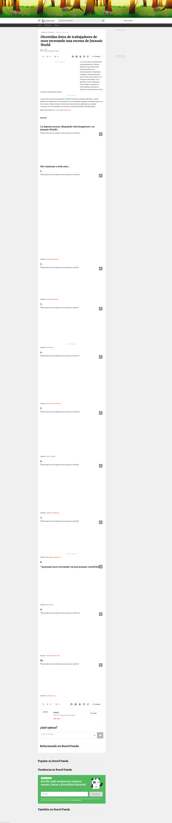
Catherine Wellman (52, 513)
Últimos (56, 25)
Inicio (39, 25)
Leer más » (57, 718)
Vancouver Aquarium (53, 403)
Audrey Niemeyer (52, 299)
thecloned (49, 605)
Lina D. (46, 49)
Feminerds (50, 347)
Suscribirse (96, 794)
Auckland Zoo (51, 696)
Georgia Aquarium (52, 259)
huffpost (67, 110)
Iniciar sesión (128, 20)
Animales (44, 32)
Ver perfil (93, 713)
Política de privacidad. (76, 800)
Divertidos (50, 32)
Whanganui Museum (53, 557)
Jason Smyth (50, 456)
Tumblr (57, 110)
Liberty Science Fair (53, 656)
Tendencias (48, 25)
